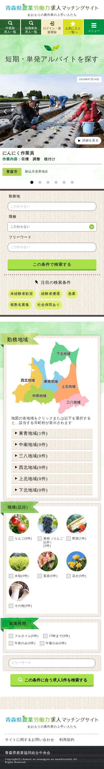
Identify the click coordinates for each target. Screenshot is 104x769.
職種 (12, 216)
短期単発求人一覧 (31, 30)
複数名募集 (19, 305)
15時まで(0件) (59, 636)
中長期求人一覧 (10, 30)
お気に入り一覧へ (73, 30)
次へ (98, 111)
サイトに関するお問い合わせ (29, 740)
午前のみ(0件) (25, 643)
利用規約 (66, 740)
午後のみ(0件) (56, 643)
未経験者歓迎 (21, 294)
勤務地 (14, 196)
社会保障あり (48, 305)
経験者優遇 (50, 294)
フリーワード (20, 237)
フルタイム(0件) (27, 636)
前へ (5, 111)
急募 (72, 294)
